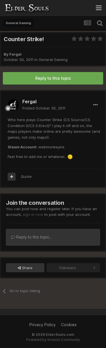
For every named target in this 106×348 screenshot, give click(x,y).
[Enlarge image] (70, 156)
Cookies (69, 324)
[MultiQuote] (12, 177)
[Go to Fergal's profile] (13, 105)
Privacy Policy (42, 324)
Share (27, 267)
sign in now (33, 214)
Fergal (15, 54)
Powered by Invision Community (53, 340)
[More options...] (95, 105)
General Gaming (53, 59)
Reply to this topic (53, 78)
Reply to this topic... (33, 237)
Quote (26, 176)
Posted (43, 108)
